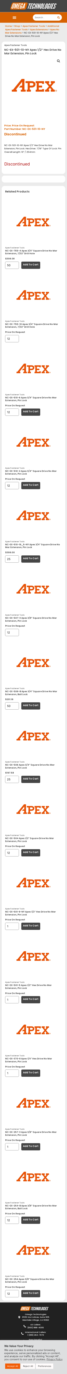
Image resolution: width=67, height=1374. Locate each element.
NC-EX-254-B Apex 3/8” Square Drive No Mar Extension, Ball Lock (31, 1207)
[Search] (58, 17)
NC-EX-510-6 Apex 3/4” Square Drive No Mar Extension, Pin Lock (31, 399)
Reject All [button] (28, 1366)
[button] (14, 17)
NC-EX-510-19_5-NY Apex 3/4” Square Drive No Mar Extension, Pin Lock (32, 546)
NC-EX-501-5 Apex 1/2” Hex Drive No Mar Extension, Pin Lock (28, 987)
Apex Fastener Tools (34, 26)
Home (8, 26)
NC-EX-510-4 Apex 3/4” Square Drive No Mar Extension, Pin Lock (31, 472)
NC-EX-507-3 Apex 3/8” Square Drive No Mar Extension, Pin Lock (31, 619)
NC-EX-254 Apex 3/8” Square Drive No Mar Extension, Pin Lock (29, 1281)
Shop (17, 26)
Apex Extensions (39, 29)
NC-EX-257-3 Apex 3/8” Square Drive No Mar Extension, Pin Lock (31, 1133)
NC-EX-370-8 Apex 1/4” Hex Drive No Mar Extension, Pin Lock (28, 1060)
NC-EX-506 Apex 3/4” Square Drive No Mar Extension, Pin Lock (30, 766)
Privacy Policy (55, 1359)
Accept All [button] (12, 1366)
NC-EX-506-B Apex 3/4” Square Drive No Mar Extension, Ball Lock (31, 693)
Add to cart (30, 264)
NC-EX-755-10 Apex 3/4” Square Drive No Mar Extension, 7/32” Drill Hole (31, 326)
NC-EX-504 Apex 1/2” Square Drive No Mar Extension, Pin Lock (29, 840)
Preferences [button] (44, 1366)
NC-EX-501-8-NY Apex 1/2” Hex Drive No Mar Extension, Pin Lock (30, 913)
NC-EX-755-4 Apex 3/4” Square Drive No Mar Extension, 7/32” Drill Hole (31, 252)
